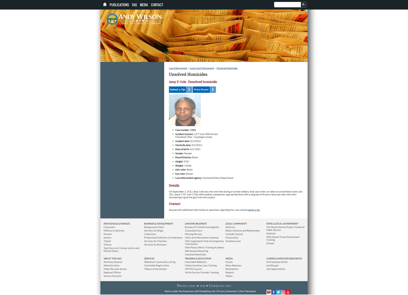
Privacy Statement (227, 291)
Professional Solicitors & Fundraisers (163, 237)
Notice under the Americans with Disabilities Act (190, 291)
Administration (111, 265)
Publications (119, 4)
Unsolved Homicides (227, 68)
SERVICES (149, 258)
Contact (157, 4)
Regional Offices (112, 272)
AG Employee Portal (277, 261)
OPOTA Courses (193, 268)
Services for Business (155, 244)
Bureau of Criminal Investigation (202, 227)
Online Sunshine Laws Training (201, 265)
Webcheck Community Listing (159, 261)
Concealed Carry (193, 230)
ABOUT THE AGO (112, 258)
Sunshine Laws (233, 241)
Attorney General (113, 261)
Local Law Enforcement (202, 68)
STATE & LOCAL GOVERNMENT (282, 223)
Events (229, 261)
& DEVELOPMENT (164, 223)
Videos (229, 275)
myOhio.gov (272, 265)
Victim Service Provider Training (202, 272)
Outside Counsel (234, 234)
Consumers (109, 227)
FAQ (134, 4)
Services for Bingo (153, 230)
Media (144, 4)
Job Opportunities (275, 268)
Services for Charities (155, 241)
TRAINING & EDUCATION (198, 258)
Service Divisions (113, 275)
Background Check (154, 227)
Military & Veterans (114, 230)
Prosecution (232, 237)
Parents (108, 234)
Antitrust (230, 227)
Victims (108, 244)
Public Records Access (115, 268)
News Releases (233, 265)
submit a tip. (253, 209)
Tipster (107, 241)
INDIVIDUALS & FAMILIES (117, 223)
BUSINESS (149, 223)
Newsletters (232, 268)
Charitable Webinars (196, 261)
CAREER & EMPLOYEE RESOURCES (284, 258)
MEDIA (229, 258)
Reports (230, 272)
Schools (270, 243)
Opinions (271, 233)
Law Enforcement (178, 68)
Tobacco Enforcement (155, 268)
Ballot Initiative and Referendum (243, 230)
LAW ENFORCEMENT (196, 223)
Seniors (107, 237)
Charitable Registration (156, 265)
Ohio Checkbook (247, 291)
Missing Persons (193, 234)
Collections (150, 234)
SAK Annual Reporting (196, 250)
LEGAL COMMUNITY (236, 223)
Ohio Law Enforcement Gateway (202, 237)
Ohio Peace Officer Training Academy (204, 247)
